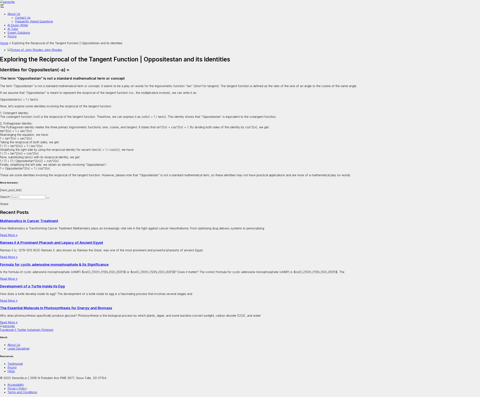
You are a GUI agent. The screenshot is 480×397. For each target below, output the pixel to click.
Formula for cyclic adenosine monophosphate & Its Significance (54, 264)
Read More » (9, 235)
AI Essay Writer (18, 25)
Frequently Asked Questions (34, 21)
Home (4, 43)
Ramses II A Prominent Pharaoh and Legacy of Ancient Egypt (51, 242)
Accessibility (16, 385)
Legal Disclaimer (19, 348)
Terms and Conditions (22, 392)
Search (5, 197)
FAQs (11, 371)
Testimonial (15, 364)
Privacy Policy (17, 388)
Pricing (12, 36)
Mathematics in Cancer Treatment (29, 221)
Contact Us (23, 17)
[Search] (47, 197)
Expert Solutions (19, 32)
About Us (14, 14)
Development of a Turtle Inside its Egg (32, 286)
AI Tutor (13, 29)
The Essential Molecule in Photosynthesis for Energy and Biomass (56, 308)
